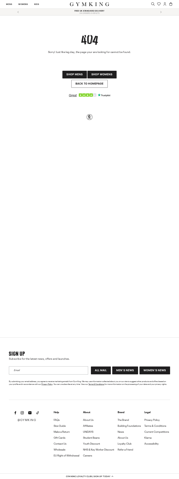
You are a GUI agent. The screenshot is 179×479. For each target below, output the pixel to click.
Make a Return (62, 432)
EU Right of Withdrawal (66, 456)
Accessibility (151, 444)
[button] (89, 476)
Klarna (148, 438)
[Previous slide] (18, 12)
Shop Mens (74, 74)
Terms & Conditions (96, 384)
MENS (9, 4)
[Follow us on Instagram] (22, 413)
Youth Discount (91, 444)
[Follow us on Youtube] (30, 413)
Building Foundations (129, 426)
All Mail (101, 370)
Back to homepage (90, 84)
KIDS (36, 4)
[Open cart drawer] (171, 4)
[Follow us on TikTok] (37, 413)
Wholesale (59, 450)
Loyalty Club (125, 444)
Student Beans (91, 438)
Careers (87, 456)
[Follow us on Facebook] (15, 413)
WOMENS (23, 4)
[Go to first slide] (161, 12)
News (121, 432)
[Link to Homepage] (89, 4)
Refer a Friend (125, 450)
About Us (88, 420)
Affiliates (88, 426)
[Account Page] (165, 4)
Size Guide (60, 426)
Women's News (155, 370)
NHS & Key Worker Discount (98, 450)
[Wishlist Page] (159, 4)
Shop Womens (101, 74)
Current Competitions (156, 432)
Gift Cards (59, 438)
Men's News (125, 370)
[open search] (153, 4)
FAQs (57, 420)
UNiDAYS (88, 432)
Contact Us (60, 444)
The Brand (123, 420)
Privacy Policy (47, 384)
